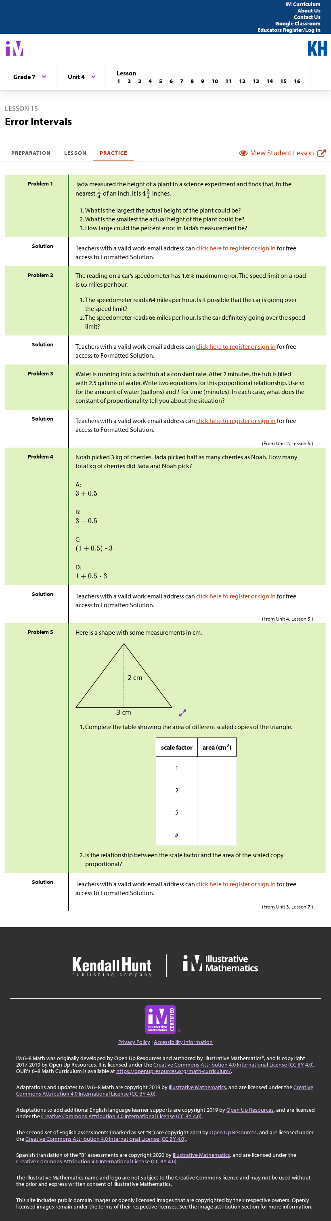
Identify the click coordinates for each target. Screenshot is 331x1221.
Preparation (31, 152)
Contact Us (307, 17)
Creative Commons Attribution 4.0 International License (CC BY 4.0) (233, 1064)
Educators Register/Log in (289, 30)
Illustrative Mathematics (197, 1087)
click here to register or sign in (236, 248)
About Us (309, 10)
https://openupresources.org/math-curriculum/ (173, 1071)
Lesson (75, 152)
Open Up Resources (250, 1109)
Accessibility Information (183, 1042)
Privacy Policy (134, 1042)
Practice (113, 152)
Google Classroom (298, 23)
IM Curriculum (303, 4)
